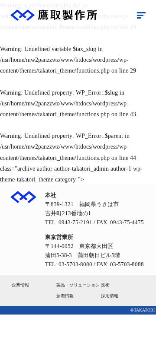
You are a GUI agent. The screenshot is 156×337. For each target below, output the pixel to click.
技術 (105, 285)
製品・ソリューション (78, 285)
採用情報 (109, 295)
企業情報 (20, 285)
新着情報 (65, 295)
